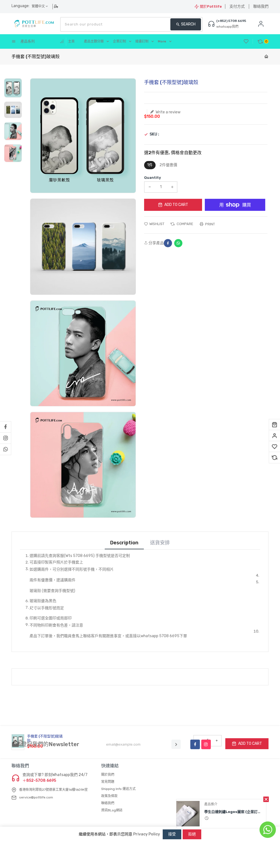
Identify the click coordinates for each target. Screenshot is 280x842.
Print (209, 224)
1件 (150, 165)
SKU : (154, 134)
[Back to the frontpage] (266, 56)
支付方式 (237, 6)
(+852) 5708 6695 (231, 21)
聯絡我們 (261, 6)
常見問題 (107, 782)
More (162, 41)
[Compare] (274, 457)
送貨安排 (160, 543)
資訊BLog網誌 (111, 810)
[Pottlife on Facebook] (5, 426)
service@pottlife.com (36, 797)
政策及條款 (109, 796)
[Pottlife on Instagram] (5, 438)
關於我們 (107, 775)
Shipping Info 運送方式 (118, 789)
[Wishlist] (274, 446)
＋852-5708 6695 (39, 780)
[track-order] (56, 6)
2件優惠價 (168, 165)
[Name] (176, 744)
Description (124, 543)
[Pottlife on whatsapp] (5, 449)
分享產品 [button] (156, 243)
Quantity (152, 178)
